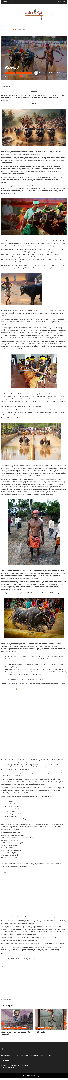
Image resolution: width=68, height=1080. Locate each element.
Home (5, 30)
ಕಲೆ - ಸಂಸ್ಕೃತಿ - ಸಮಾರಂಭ (24, 73)
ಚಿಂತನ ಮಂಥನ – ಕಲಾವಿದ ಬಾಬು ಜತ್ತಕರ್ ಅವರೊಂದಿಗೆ (15, 1033)
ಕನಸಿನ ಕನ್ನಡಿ (40, 1032)
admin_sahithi (43, 73)
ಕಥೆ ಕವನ (49, 1028)
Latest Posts (13, 30)
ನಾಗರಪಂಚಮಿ (13, 2)
